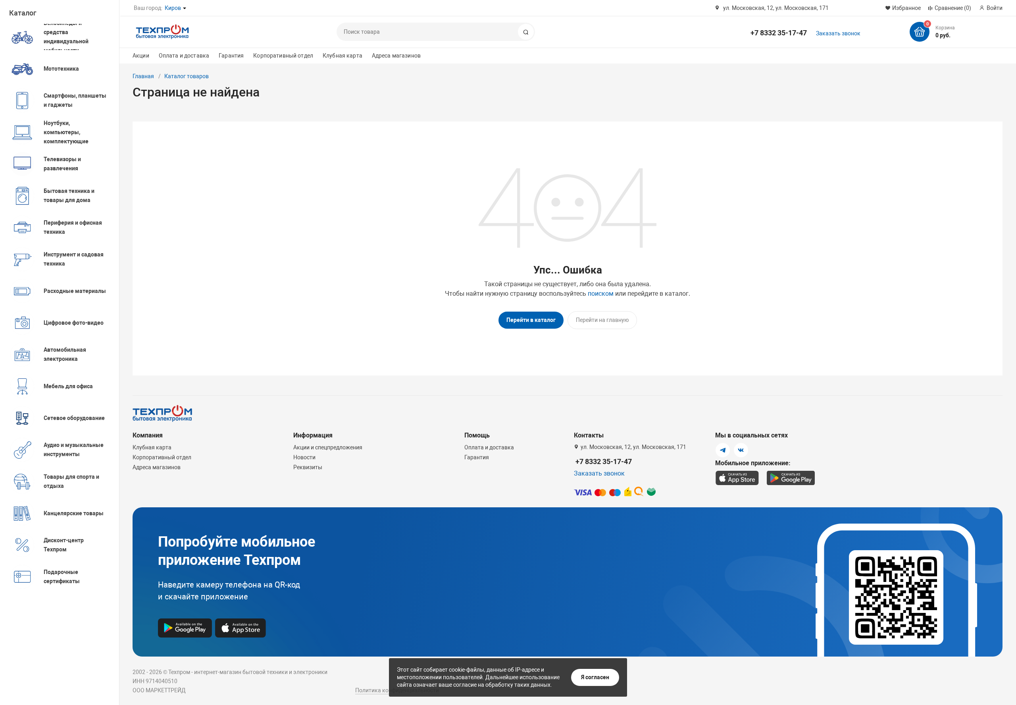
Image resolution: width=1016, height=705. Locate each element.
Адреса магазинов (396, 55)
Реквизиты (307, 467)
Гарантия (231, 55)
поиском (601, 293)
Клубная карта (342, 55)
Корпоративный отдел (283, 55)
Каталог (23, 13)
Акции (141, 55)
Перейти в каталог (531, 320)
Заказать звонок (838, 33)
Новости (304, 457)
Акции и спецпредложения (327, 447)
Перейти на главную (602, 320)
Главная (143, 76)
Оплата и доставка (184, 55)
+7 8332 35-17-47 (778, 33)
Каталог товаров (186, 76)
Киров (173, 8)
